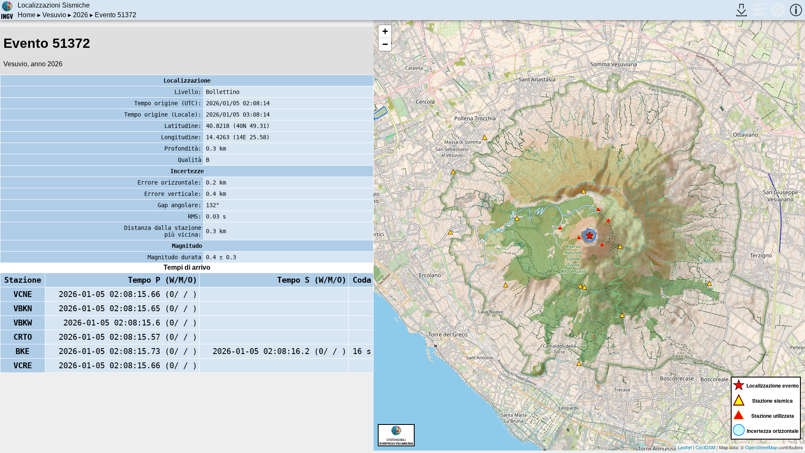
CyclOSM (705, 447)
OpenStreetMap (761, 447)
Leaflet (685, 447)
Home (27, 14)
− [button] (385, 44)
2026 (80, 14)
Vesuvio (54, 14)
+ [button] (385, 31)
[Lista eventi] (759, 10)
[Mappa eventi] (778, 10)
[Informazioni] (796, 10)
